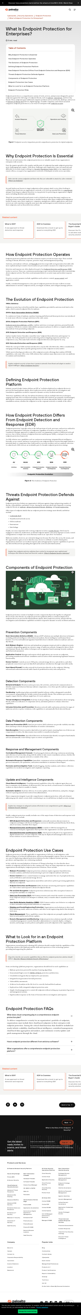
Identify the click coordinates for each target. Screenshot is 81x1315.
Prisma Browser (28, 1224)
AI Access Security (13, 1180)
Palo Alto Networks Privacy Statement (50, 1147)
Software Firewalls (29, 1181)
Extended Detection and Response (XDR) (26, 832)
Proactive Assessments (65, 1225)
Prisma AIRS (11, 1177)
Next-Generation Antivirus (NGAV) (25, 312)
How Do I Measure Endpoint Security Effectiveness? (31, 959)
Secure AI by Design (13, 1173)
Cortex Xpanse (46, 1210)
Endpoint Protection (43, 16)
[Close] (78, 1306)
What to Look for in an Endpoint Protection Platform (28, 86)
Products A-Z (46, 1267)
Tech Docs (45, 1280)
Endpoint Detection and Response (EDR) (58, 269)
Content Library (47, 1254)
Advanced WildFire (13, 1200)
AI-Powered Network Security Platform (19, 1168)
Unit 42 (44, 1283)
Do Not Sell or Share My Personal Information (56, 1286)
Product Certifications (49, 1270)
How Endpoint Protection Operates (22, 59)
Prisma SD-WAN (28, 1227)
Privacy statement (42, 1307)
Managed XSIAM (47, 1220)
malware (50, 98)
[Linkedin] (15, 1105)
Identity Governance (64, 1188)
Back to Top (66, 1105)
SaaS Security (11, 1225)
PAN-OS (26, 1191)
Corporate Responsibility (15, 1257)
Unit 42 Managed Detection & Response (47, 1215)
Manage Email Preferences (50, 1264)
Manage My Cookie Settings (27, 1311)
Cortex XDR (45, 1204)
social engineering (62, 507)
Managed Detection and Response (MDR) (26, 827)
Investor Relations (13, 1264)
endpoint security (57, 103)
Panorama (27, 1194)
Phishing (13, 907)
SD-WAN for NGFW (29, 1188)
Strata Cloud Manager (30, 1185)
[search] (70, 10)
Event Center (46, 1260)
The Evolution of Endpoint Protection (23, 62)
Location (10, 1267)
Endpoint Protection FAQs (18, 90)
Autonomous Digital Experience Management (30, 1212)
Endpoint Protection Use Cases (20, 82)
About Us (10, 1248)
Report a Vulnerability (48, 1273)
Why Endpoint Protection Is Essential (22, 55)
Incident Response (64, 1228)
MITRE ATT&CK (35, 973)
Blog (43, 1248)
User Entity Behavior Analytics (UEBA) (24, 902)
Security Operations (25, 16)
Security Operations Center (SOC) (45, 169)
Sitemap (44, 1276)
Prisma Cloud (46, 1192)
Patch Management (17, 914)
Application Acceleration (31, 1208)
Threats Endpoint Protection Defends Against (26, 74)
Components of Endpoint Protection (22, 78)
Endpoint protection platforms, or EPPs (19, 325)
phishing (49, 507)
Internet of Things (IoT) (16, 102)
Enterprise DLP (28, 1217)
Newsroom (10, 1270)
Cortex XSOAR (46, 1207)
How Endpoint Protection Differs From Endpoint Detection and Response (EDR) (39, 70)
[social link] (41, 1302)
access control (59, 278)
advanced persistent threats (36, 507)
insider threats (54, 531)
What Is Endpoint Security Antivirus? (56, 553)
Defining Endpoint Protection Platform (23, 66)
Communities (46, 1251)
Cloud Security (46, 1173)
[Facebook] (8, 1105)
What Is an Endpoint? (15, 181)
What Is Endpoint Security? (29, 365)
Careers (9, 1251)
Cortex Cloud (46, 1176)
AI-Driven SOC (46, 1198)
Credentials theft (15, 516)
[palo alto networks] (12, 10)
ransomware (58, 98)
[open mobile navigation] (74, 10)
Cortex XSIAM (46, 1201)
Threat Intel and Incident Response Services (64, 1220)
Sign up (65, 1142)
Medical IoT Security (13, 1217)
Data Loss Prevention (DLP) (20, 895)
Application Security (48, 1179)
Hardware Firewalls (29, 1178)
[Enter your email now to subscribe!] (43, 1142)
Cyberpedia (11, 16)
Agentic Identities (64, 1196)
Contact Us (10, 1254)
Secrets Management (65, 1199)
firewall (34, 264)
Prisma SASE (27, 1204)
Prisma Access (28, 1220)
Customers (10, 1260)
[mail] (22, 1105)
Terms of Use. (69, 1147)
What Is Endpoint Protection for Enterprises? (26, 18)
